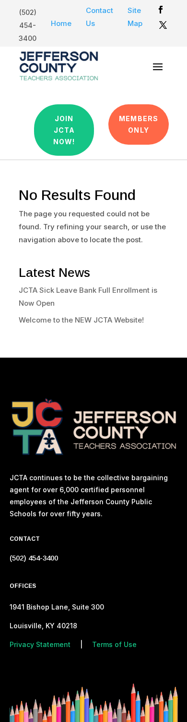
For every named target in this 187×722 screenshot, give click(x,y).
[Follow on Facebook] (160, 9)
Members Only (138, 124)
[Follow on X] (163, 25)
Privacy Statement (40, 644)
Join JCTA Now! (64, 130)
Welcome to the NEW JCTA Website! (81, 319)
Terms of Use (114, 644)
